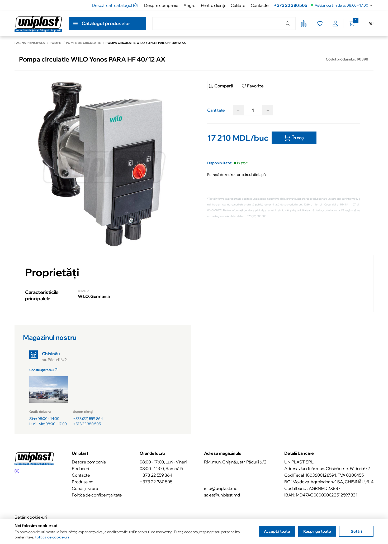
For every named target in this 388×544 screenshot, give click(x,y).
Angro (189, 5)
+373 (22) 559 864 (88, 418)
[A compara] (304, 23)
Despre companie (161, 5)
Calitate (238, 5)
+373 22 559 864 (156, 475)
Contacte (260, 5)
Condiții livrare (85, 488)
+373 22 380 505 (290, 5)
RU (370, 23)
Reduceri (80, 468)
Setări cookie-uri (31, 517)
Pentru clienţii (213, 5)
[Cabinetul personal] (335, 23)
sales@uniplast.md (222, 495)
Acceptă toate (277, 531)
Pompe (55, 42)
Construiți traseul (42, 370)
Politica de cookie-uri (52, 537)
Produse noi (83, 481)
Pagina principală (30, 42)
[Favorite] (320, 23)
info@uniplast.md (220, 488)
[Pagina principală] (38, 23)
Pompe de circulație (83, 42)
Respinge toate (317, 531)
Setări (356, 531)
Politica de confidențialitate (97, 495)
